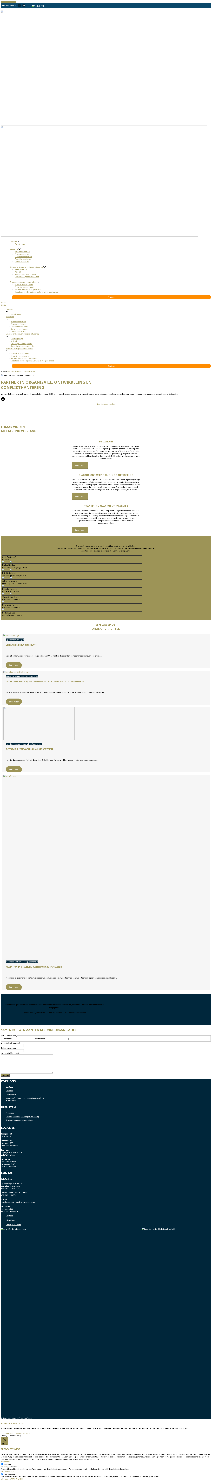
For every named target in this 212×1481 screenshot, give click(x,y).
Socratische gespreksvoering (27, 276)
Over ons (13, 241)
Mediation (14, 249)
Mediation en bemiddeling (17, 676)
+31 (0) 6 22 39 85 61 (9, 1195)
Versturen (5, 1075)
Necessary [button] (5, 1461)
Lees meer (14, 665)
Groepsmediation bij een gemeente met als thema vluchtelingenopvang (45, 681)
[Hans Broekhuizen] (11, 609)
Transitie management (24, 287)
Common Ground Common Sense (21, 371)
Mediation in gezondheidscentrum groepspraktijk (34, 967)
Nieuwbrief (10, 1220)
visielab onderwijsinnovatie (21, 645)
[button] (106, 302)
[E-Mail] (6, 562)
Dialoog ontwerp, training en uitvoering (26, 267)
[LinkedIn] (14, 562)
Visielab (18, 272)
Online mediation (22, 261)
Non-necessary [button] (7, 1471)
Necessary (8, 1464)
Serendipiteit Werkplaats (25, 274)
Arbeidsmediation (22, 251)
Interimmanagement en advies (19, 744)
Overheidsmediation (23, 256)
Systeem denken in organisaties (28, 289)
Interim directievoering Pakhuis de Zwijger (29, 749)
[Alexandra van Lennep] (12, 602)
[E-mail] (6, 578)
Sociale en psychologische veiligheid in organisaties (36, 292)
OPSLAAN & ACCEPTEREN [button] (12, 1479)
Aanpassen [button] (8, 1433)
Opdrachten (11, 639)
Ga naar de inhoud (8, 2)
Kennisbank (20, 244)
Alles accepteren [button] (23, 1433)
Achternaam (40, 1038)
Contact (111, 297)
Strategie (20, 639)
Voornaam (7, 1038)
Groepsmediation (22, 254)
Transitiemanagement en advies (23, 282)
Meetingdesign (21, 269)
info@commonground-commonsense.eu (18, 1202)
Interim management (24, 284)
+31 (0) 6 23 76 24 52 (9, 1188)
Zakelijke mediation (23, 259)
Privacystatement (13, 1224)
